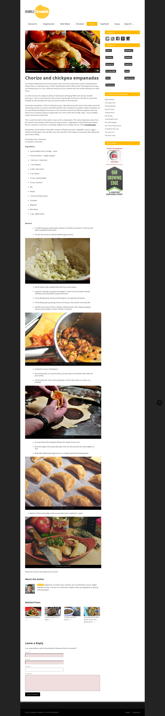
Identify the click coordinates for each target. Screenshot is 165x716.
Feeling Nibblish (110, 106)
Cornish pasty (90, 125)
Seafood (104, 23)
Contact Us (136, 712)
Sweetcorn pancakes (32, 617)
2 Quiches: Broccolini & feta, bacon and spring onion (91, 619)
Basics (108, 50)
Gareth (40, 585)
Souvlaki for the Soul (112, 129)
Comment (28, 674)
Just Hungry (109, 116)
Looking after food (111, 119)
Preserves (110, 85)
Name (27, 652)
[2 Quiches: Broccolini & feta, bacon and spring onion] (92, 611)
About (128, 712)
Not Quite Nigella (111, 122)
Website (28, 667)
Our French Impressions (113, 126)
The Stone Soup (110, 135)
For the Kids (110, 71)
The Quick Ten (110, 132)
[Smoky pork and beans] (72, 611)
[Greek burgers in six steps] (53, 611)
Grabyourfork (109, 113)
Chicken (80, 23)
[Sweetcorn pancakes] (33, 611)
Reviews (128, 57)
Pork (92, 23)
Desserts (32, 23)
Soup (117, 23)
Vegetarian (48, 23)
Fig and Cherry (110, 109)
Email (27, 659)
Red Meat (65, 23)
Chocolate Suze (110, 103)
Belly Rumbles (109, 99)
